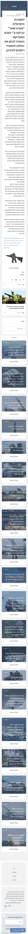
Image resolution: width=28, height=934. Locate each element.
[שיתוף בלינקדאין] (16, 279)
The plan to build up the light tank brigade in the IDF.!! (15, 307)
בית (14, 868)
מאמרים (14, 872)
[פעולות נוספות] (4, 15)
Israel (23, 272)
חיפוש (14, 876)
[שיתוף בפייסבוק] (23, 279)
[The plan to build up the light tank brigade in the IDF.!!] (14, 297)
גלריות (14, 880)
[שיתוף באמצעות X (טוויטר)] (20, 279)
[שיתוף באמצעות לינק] (12, 279)
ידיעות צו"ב (22, 274)
